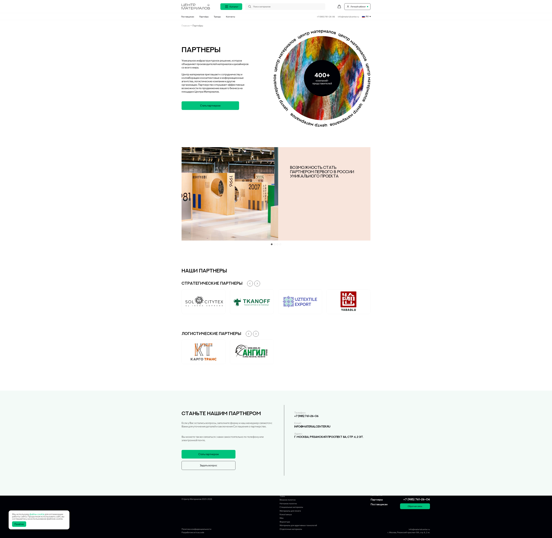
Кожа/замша (286, 514)
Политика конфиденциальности (196, 529)
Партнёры (204, 16)
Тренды (217, 16)
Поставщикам (187, 16)
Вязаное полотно (288, 499)
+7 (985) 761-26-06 (326, 16)
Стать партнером (210, 105)
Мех (281, 518)
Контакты (230, 16)
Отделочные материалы (291, 529)
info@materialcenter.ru (348, 16)
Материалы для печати (290, 511)
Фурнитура (285, 521)
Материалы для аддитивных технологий (298, 525)
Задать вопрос (208, 465)
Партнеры (377, 499)
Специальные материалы (291, 507)
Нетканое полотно (288, 503)
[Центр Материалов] (196, 8)
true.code (199, 532)
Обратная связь (415, 506)
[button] (272, 244)
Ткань (282, 496)
